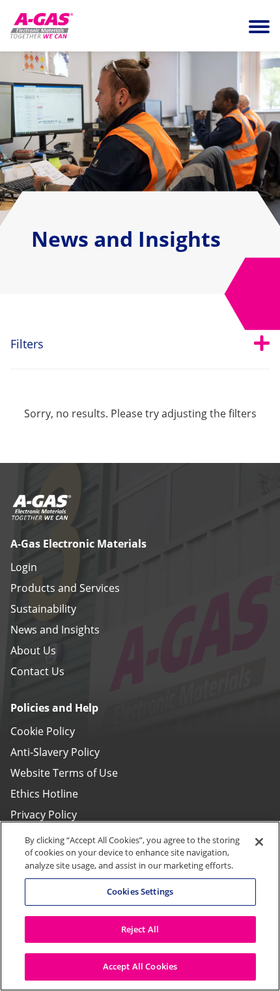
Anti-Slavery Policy (55, 752)
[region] (140, 906)
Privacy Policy (43, 814)
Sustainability (43, 609)
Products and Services (65, 588)
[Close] (259, 842)
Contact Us (37, 671)
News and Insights (55, 629)
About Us (33, 650)
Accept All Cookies (140, 966)
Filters (140, 343)
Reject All (140, 929)
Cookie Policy (42, 731)
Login (23, 567)
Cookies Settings (140, 891)
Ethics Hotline (44, 794)
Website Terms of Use (64, 773)
